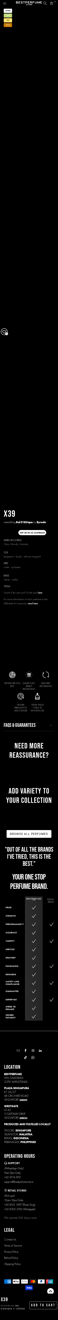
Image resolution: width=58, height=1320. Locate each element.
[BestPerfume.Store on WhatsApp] (32, 1058)
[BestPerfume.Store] (29, 3)
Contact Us (10, 1239)
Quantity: (9, 610)
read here (33, 603)
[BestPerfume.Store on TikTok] (25, 1058)
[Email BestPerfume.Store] (17, 1051)
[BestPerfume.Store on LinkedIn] (39, 1051)
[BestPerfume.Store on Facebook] (25, 1051)
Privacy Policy (11, 1251)
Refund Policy (11, 1258)
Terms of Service (13, 1245)
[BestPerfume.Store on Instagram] (32, 1051)
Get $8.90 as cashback (32, 532)
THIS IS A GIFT (45, 620)
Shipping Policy (12, 1264)
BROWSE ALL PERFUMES (29, 834)
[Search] (45, 3)
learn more (30, 648)
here (40, 592)
